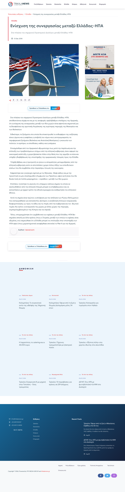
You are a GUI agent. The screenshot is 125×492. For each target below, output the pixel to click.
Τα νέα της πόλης (87, 295)
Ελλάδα (66, 4)
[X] (107, 475)
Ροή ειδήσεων (70, 465)
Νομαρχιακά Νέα (57, 374)
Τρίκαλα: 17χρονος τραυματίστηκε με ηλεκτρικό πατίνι (60, 345)
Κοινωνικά (92, 4)
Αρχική (60, 465)
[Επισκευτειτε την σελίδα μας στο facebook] (101, 475)
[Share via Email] (25, 100)
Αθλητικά (83, 4)
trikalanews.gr (45, 471)
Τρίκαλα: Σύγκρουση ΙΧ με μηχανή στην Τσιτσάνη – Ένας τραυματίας (32, 384)
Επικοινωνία (62, 470)
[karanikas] (99, 59)
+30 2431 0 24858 (16, 425)
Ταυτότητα (110, 465)
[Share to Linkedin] (21, 100)
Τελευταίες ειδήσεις (15, 14)
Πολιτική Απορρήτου (96, 465)
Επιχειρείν (102, 4)
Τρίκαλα (49, 4)
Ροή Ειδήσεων (38, 4)
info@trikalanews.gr (17, 419)
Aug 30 (88, 435)
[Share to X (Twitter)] (17, 100)
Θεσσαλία (57, 4)
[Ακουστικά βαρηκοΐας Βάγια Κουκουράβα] (99, 87)
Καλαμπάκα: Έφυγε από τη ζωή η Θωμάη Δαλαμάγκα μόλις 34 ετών (62, 305)
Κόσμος (74, 4)
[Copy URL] (29, 100)
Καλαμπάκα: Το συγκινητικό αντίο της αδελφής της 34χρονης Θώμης (32, 305)
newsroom (29, 230)
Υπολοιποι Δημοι (27, 295)
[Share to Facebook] (13, 100)
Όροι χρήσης (81, 465)
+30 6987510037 (16, 422)
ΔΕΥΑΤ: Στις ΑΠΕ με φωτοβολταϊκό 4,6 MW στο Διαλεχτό (90, 384)
